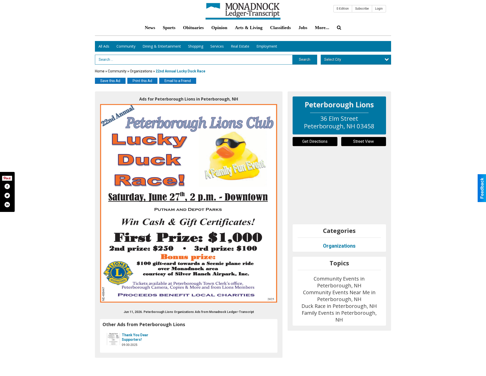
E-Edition (343, 8)
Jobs (302, 27)
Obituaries (193, 27)
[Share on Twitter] (7, 195)
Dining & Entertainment (162, 46)
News (150, 27)
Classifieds (280, 27)
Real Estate (240, 46)
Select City (332, 59)
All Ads (103, 46)
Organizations (141, 71)
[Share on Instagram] (7, 204)
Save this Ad (110, 81)
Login (379, 8)
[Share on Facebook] (7, 186)
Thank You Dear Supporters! (135, 337)
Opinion (219, 27)
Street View (363, 141)
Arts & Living (248, 27)
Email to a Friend (178, 81)
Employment (266, 46)
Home (100, 71)
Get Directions (315, 141)
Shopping (195, 46)
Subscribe (362, 8)
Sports (169, 27)
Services (217, 46)
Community (125, 46)
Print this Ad (142, 81)
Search (304, 59)
